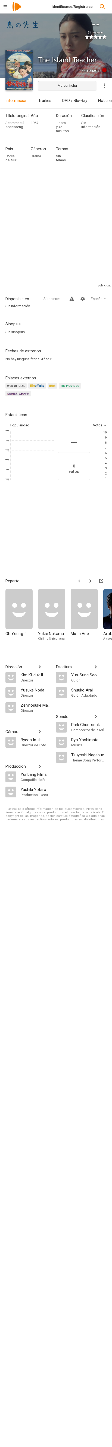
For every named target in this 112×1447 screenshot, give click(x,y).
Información (16, 100)
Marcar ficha (67, 85)
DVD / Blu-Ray (74, 100)
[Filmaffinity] (38, 389)
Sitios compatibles (53, 299)
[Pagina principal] (16, 10)
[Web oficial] (16, 389)
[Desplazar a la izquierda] (79, 581)
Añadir (46, 359)
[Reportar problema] (71, 298)
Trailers (44, 100)
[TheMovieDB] (71, 389)
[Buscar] (102, 7)
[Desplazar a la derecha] (90, 581)
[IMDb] (53, 389)
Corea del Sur (10, 158)
